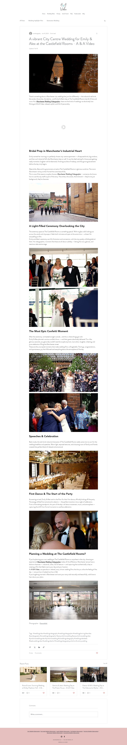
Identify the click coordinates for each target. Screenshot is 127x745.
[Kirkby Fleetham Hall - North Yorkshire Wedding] (33, 674)
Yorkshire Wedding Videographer (91, 731)
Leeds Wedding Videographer (63, 731)
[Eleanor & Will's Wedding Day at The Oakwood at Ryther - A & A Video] (93, 674)
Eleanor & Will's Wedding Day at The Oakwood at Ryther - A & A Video (93, 686)
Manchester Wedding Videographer (55, 733)
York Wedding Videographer (33, 731)
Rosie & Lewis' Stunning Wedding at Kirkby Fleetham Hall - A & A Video (33, 686)
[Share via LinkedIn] (39, 647)
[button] (105, 20)
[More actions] (97, 33)
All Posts (22, 20)
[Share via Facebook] (30, 647)
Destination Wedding (53, 20)
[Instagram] (61, 737)
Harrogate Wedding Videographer (48, 731)
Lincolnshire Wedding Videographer (71, 733)
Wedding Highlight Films (35, 20)
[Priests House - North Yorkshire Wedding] (63, 674)
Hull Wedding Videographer (76, 731)
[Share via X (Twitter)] (34, 647)
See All (105, 663)
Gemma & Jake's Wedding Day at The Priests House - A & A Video (63, 686)
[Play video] (63, 127)
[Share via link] (44, 647)
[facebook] (64, 737)
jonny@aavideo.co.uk (57, 739)
